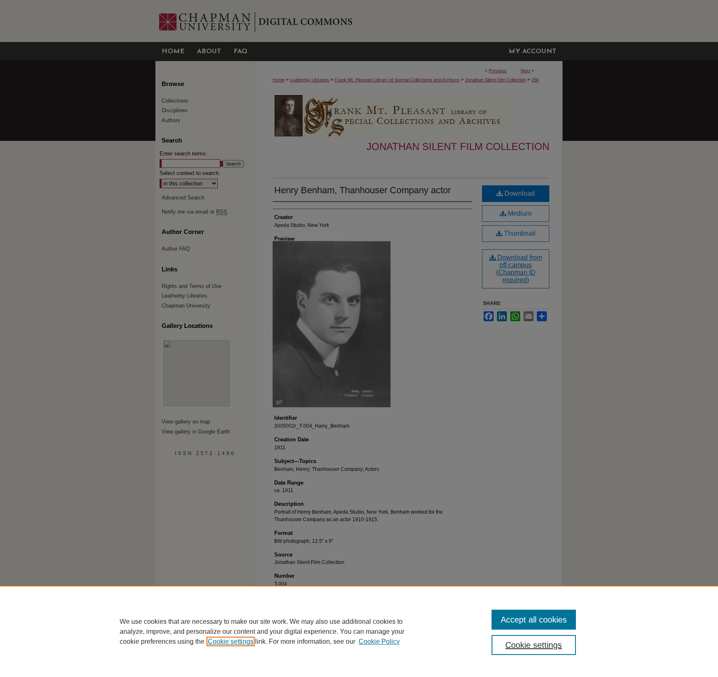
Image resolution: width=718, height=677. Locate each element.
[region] (359, 631)
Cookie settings (230, 641)
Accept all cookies (534, 619)
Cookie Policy (379, 641)
